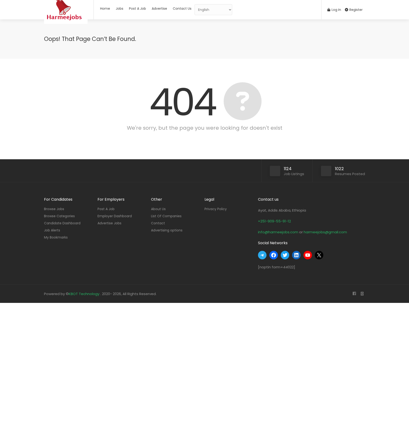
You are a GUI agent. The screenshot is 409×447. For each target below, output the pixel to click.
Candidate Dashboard (62, 223)
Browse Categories (59, 216)
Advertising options (166, 230)
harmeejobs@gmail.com (325, 232)
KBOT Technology (84, 293)
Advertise (159, 8)
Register (355, 9)
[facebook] (354, 294)
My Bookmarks (56, 237)
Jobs (119, 8)
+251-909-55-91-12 (274, 221)
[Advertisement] (142, 374)
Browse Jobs (54, 209)
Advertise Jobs (109, 223)
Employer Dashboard (115, 216)
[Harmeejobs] (66, 27)
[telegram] (362, 294)
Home (105, 8)
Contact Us (182, 8)
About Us (158, 209)
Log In (336, 9)
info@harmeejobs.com (278, 232)
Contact (158, 223)
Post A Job (137, 8)
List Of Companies (166, 216)
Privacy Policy (215, 209)
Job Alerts (52, 230)
